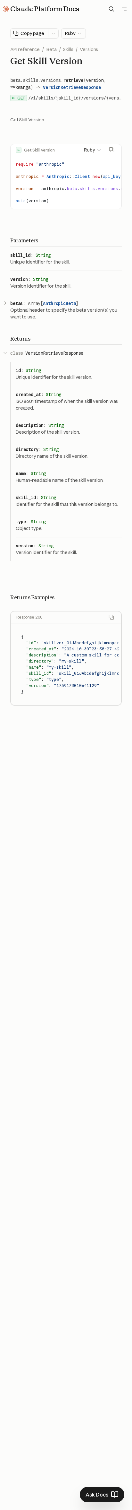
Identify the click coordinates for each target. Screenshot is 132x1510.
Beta (51, 49)
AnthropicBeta (59, 303)
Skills (68, 49)
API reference (25, 49)
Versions (89, 49)
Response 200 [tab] (29, 617)
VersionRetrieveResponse (72, 87)
